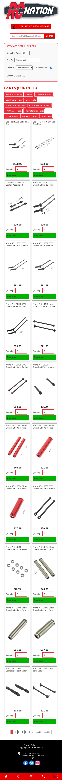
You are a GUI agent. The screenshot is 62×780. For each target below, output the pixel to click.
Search (49, 36)
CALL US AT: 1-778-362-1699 (34, 26)
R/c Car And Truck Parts (39, 105)
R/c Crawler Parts (14, 111)
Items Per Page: (14, 53)
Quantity (9, 169)
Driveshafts (31, 100)
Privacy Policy (30, 745)
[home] (6, 776)
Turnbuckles (46, 116)
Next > (39, 732)
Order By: (11, 68)
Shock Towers (12, 116)
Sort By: (10, 60)
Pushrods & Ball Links (15, 105)
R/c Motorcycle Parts (34, 111)
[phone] (43, 776)
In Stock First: (41, 68)
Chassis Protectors (44, 94)
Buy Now (11, 175)
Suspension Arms (29, 116)
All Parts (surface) (14, 94)
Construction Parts (14, 100)
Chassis (28, 94)
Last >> (47, 732)
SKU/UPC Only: (14, 76)
